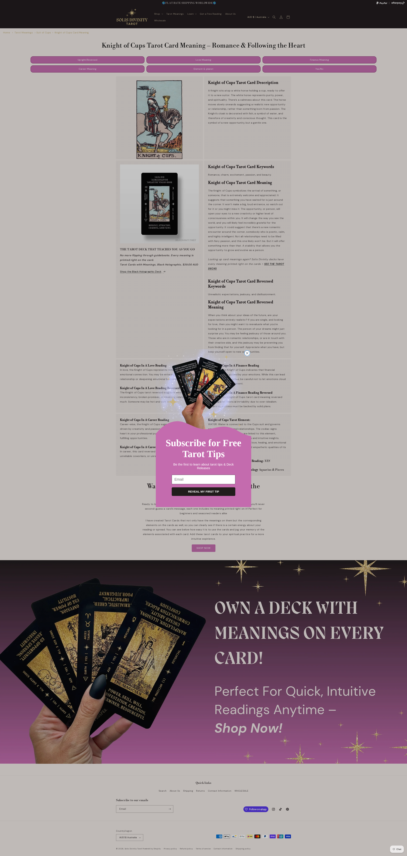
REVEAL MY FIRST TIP (203, 491)
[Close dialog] (247, 353)
